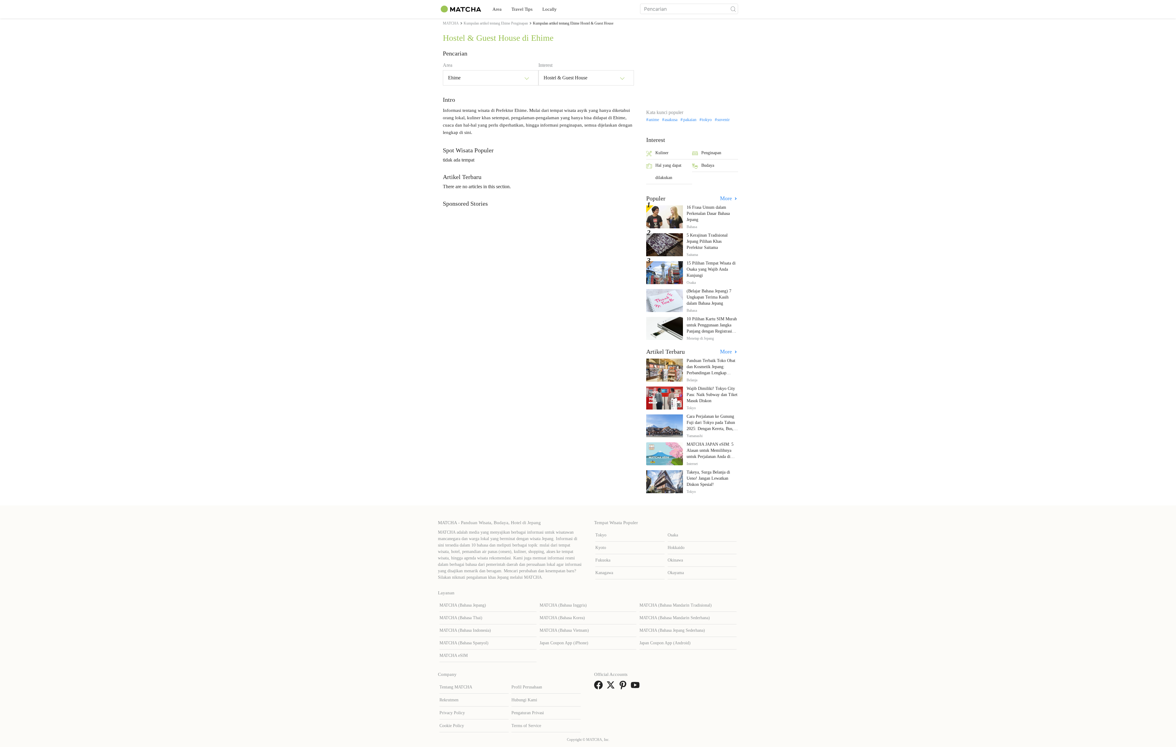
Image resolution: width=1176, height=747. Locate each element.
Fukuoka (602, 560)
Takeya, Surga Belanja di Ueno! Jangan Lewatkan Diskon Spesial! (708, 478)
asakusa (671, 120)
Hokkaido (676, 547)
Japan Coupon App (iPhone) (564, 643)
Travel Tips (522, 9)
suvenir (723, 120)
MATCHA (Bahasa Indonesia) (465, 630)
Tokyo (600, 535)
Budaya (707, 165)
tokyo (707, 120)
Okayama (676, 572)
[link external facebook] (599, 687)
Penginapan (711, 153)
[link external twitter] (611, 687)
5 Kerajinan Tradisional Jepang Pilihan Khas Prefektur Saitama (707, 241)
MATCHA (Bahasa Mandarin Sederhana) (674, 618)
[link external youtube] (636, 687)
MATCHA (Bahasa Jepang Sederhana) (672, 630)
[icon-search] (733, 8)
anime (654, 120)
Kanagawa (604, 572)
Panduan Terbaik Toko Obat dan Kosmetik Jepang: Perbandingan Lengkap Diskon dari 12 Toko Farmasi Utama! (712, 372)
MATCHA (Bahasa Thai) (460, 618)
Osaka (673, 535)
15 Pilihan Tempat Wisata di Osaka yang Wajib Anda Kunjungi (711, 269)
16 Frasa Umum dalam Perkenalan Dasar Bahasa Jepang (708, 213)
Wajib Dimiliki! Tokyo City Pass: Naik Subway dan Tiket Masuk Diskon (712, 394)
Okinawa (675, 560)
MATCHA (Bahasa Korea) (562, 618)
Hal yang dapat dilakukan (668, 171)
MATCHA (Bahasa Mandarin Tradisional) (675, 605)
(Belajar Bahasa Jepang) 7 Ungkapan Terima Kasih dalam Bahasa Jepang (709, 297)
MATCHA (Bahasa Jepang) (462, 605)
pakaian (689, 120)
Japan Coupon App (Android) (665, 643)
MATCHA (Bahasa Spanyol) (463, 643)
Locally (549, 9)
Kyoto (600, 547)
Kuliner (662, 153)
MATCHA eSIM (453, 655)
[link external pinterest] (624, 687)
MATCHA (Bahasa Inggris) (563, 605)
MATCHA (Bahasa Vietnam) (564, 630)
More (726, 198)
